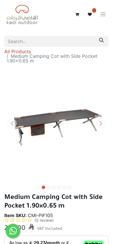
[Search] (101, 41)
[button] (12, 123)
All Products (17, 51)
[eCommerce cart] (77, 14)
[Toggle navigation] (103, 15)
